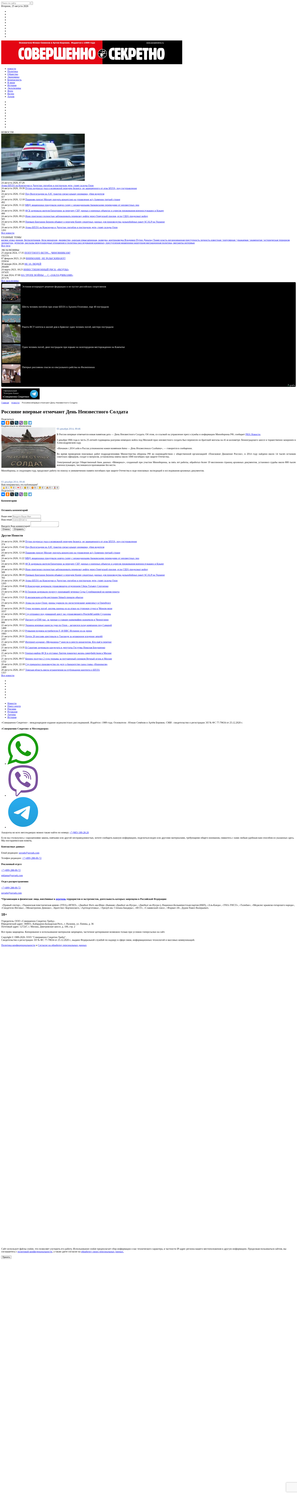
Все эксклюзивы (10, 280)
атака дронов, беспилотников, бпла (28, 240)
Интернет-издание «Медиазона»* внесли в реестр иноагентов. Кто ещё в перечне (68, 642)
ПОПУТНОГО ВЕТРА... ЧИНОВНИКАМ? (47, 252)
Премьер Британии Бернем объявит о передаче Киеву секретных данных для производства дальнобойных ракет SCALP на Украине (95, 221)
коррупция (140, 243)
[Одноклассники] (7, 423)
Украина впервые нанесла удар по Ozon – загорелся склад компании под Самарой (68, 625)
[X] (12, 423)
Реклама (11, 709)
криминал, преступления (107, 243)
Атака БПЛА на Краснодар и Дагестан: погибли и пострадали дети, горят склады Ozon (47, 185)
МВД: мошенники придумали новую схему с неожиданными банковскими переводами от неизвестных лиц (82, 205)
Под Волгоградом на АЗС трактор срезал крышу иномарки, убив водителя (64, 194)
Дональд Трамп (152, 240)
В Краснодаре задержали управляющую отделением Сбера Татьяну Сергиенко (66, 586)
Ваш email (6, 519)
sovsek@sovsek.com (29, 852)
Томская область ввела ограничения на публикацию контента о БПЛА (62, 670)
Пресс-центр (14, 706)
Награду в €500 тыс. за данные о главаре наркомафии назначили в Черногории (67, 619)
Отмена (6, 529)
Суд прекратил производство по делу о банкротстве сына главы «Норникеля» (66, 664)
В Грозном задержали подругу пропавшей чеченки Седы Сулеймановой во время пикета (72, 591)
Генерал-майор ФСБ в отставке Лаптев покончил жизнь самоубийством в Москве (68, 653)
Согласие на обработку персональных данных (62, 945)
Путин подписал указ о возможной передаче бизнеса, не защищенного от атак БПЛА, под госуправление (81, 188)
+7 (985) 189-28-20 (79, 832)
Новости (12, 703)
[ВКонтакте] (3, 423)
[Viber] (21, 423)
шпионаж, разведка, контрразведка (106, 240)
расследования (86, 243)
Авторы (11, 714)
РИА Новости (252, 434)
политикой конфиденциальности (34, 1251)
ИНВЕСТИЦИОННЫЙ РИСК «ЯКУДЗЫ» (46, 269)
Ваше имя (6, 516)
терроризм (284, 240)
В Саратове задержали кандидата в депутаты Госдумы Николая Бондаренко (65, 647)
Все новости (7, 233)
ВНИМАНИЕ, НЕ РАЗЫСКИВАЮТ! (46, 258)
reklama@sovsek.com (12, 875)
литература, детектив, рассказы (18, 243)
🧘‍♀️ (56, 488)
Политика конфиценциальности (18, 945)
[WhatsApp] (25, 423)
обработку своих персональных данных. (102, 1251)
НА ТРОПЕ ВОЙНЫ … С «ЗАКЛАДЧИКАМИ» (47, 275)
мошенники (127, 243)
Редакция (12, 711)
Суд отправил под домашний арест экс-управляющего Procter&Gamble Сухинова (68, 614)
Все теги (5, 245)
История (11, 717)
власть (164, 240)
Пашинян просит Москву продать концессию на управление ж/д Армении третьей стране (72, 199)
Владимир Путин (134, 240)
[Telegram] (30, 423)
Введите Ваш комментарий (15, 526)
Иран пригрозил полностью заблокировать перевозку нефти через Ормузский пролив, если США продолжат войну (86, 216)
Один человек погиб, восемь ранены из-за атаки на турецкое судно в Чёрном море (68, 608)
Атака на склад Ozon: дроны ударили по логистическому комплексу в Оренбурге (68, 603)
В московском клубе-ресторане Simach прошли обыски (54, 597)
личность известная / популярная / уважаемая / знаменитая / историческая (239, 240)
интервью (189, 243)
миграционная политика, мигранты (165, 243)
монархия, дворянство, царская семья (67, 240)
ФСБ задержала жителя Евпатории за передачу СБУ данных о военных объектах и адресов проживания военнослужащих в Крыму (94, 210)
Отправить (19, 529)
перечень (61, 899)
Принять (6, 1257)
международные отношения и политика (56, 243)
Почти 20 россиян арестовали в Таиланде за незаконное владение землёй (64, 636)
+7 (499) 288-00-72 (31, 858)
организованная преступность (184, 240)
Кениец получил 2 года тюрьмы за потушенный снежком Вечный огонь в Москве (68, 658)
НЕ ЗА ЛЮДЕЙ (32, 264)
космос (5, 240)
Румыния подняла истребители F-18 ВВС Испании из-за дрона (58, 630)
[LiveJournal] (16, 423)
